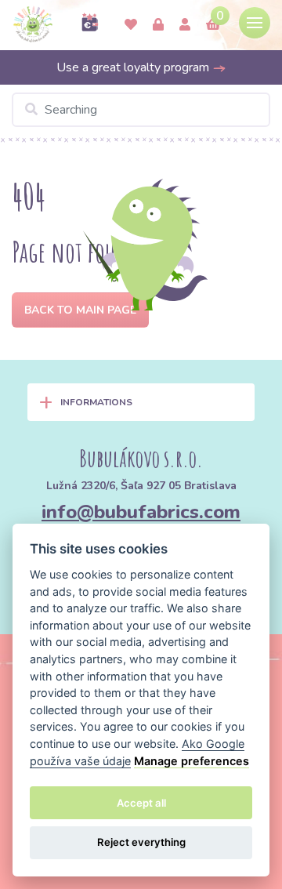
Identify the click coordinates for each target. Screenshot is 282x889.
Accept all (141, 802)
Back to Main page (80, 310)
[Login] (158, 25)
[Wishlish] (131, 25)
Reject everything (141, 842)
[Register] (184, 25)
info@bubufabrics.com (141, 511)
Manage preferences (191, 760)
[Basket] (213, 25)
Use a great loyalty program (134, 67)
